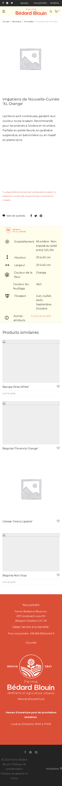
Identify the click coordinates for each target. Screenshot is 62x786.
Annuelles (28, 21)
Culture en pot (41, 316)
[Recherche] (51, 11)
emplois (54, 3)
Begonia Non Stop (14, 575)
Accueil (5, 21)
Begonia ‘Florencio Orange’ (20, 448)
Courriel (31, 642)
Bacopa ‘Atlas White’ (15, 386)
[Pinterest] (12, 3)
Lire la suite (9, 393)
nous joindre (40, 3)
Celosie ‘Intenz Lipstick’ (17, 521)
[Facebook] (3, 3)
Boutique (16, 21)
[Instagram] (7, 3)
